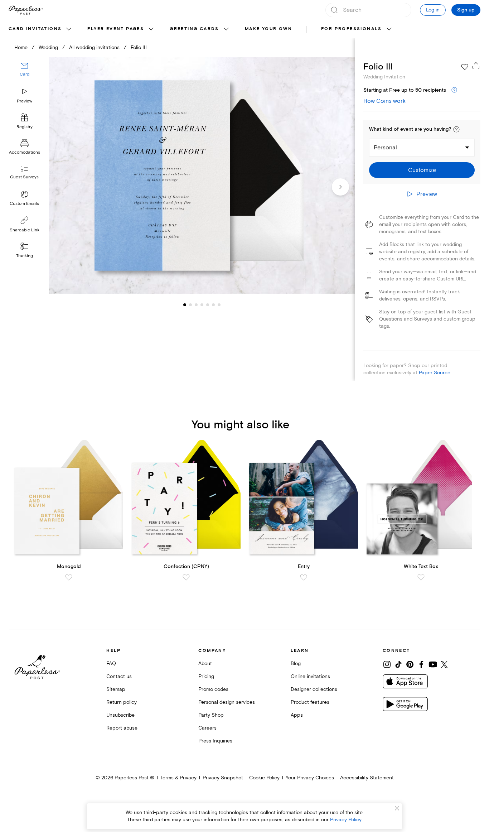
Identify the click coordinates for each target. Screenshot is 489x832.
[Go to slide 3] (190, 304)
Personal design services (226, 702)
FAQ (111, 663)
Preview (24, 101)
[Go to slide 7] (213, 304)
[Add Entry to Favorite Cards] (303, 577)
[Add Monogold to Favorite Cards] (68, 577)
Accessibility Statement (367, 778)
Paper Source (434, 373)
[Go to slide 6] (207, 304)
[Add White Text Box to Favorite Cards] (421, 577)
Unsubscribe (120, 715)
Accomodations (24, 152)
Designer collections (314, 689)
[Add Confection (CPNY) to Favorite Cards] (186, 577)
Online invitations (310, 676)
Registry (24, 127)
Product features (310, 702)
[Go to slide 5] (201, 304)
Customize (422, 170)
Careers (207, 728)
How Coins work (384, 101)
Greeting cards (194, 29)
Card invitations (35, 29)
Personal (385, 147)
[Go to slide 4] (196, 304)
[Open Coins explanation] (454, 90)
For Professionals (351, 29)
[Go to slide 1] (184, 304)
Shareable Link (24, 230)
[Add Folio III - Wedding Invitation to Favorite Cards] (464, 67)
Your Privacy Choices (310, 778)
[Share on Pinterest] (410, 664)
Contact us (119, 676)
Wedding (48, 47)
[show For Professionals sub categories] (389, 29)
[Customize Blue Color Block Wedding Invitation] (202, 175)
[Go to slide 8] (219, 304)
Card (24, 74)
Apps (297, 715)
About (205, 663)
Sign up (466, 10)
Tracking (24, 256)
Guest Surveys (24, 177)
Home (21, 47)
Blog (296, 663)
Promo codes (213, 689)
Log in (433, 10)
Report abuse (121, 728)
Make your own (268, 29)
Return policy (121, 702)
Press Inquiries (215, 741)
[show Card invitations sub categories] (68, 29)
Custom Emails (24, 203)
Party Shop (211, 715)
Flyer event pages (115, 29)
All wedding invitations (94, 47)
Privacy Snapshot (223, 778)
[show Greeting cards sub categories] (226, 29)
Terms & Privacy (178, 778)
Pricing (206, 676)
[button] (456, 129)
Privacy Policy (345, 820)
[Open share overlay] (476, 65)
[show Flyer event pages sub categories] (151, 29)
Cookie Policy (264, 778)
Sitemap (115, 689)
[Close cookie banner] (397, 808)
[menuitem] (41, 29)
